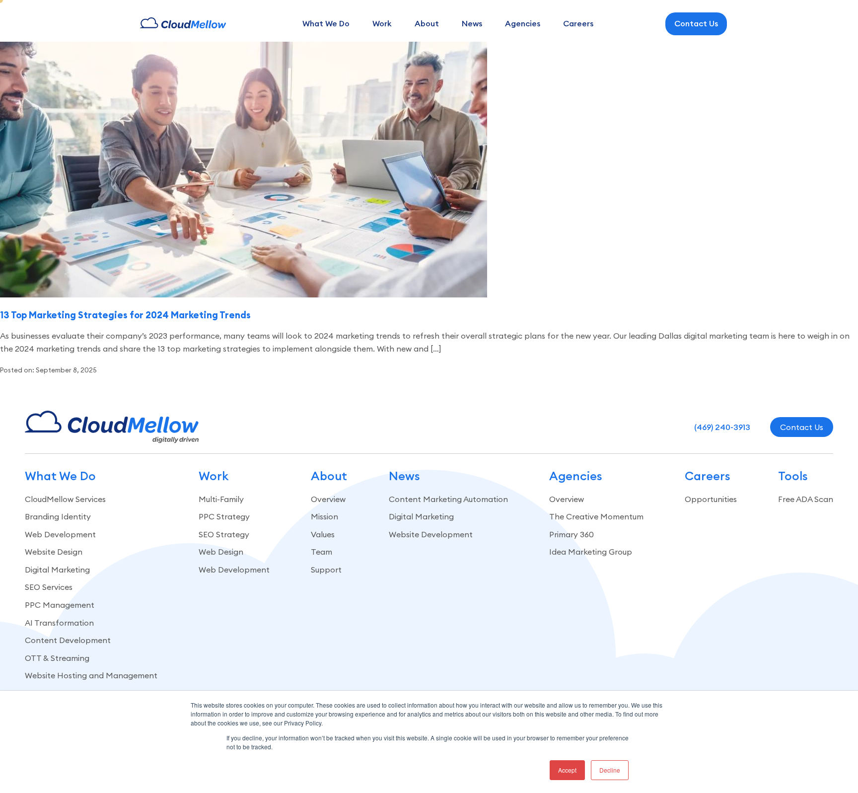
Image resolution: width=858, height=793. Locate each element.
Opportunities (711, 499)
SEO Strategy (224, 534)
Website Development (431, 534)
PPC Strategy (224, 516)
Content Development (68, 640)
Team (321, 552)
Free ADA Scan (805, 499)
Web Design (221, 552)
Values (323, 534)
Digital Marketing (57, 570)
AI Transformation (59, 623)
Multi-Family (221, 499)
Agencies (522, 23)
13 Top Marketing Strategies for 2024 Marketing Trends (125, 315)
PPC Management (59, 605)
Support (326, 570)
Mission (324, 516)
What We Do (326, 23)
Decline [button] (609, 770)
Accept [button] (567, 770)
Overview (328, 499)
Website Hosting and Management (91, 675)
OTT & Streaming (57, 658)
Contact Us (696, 23)
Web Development (60, 534)
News (472, 23)
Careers (578, 23)
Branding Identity (58, 516)
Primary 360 (571, 534)
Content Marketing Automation (448, 499)
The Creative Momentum (596, 516)
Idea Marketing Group (590, 552)
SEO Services (48, 587)
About (427, 23)
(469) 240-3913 (722, 427)
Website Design (53, 552)
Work (382, 23)
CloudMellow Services (65, 499)
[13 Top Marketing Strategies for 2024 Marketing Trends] (243, 294)
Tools (793, 476)
